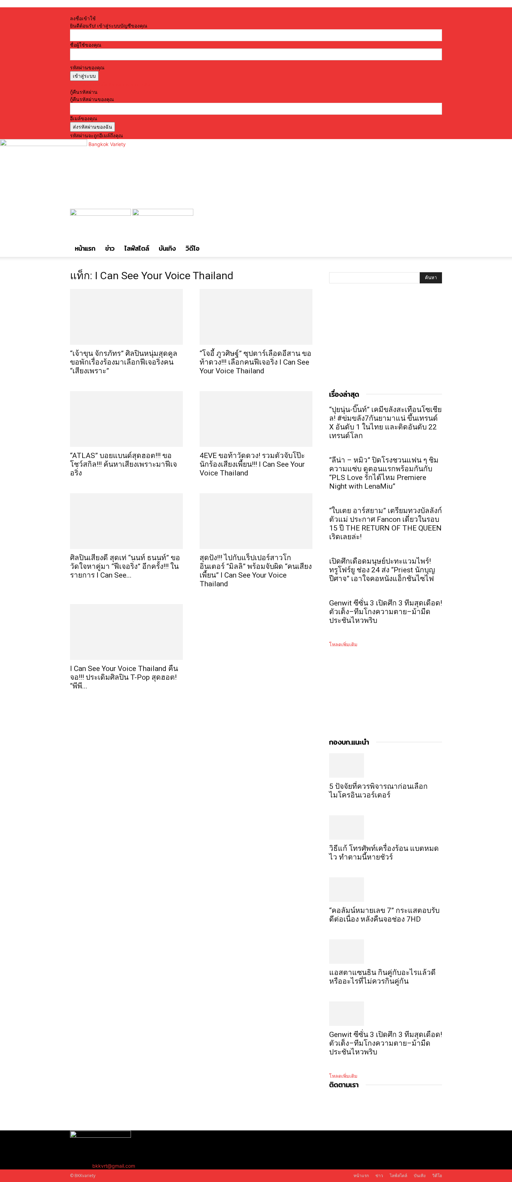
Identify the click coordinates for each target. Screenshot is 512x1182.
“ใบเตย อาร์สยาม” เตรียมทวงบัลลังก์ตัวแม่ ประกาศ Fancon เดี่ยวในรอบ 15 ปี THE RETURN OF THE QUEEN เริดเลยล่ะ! (385, 523)
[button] (433, 217)
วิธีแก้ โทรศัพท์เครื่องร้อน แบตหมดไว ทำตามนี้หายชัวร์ (384, 852)
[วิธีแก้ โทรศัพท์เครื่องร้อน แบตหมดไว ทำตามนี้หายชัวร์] (385, 827)
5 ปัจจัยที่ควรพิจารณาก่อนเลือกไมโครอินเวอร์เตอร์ (378, 790)
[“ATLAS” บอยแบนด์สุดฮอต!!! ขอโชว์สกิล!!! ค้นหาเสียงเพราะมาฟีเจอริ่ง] (126, 419)
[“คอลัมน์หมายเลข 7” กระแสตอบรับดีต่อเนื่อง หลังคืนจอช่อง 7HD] (385, 889)
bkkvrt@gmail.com (113, 1166)
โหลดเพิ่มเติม (343, 644)
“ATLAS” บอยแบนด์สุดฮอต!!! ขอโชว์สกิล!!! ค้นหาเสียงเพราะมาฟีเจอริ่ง (123, 464)
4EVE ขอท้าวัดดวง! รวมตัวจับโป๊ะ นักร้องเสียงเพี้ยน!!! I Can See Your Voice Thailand (252, 464)
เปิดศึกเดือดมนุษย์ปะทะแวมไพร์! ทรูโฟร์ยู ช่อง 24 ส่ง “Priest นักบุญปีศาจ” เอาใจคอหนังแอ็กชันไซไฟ (382, 570)
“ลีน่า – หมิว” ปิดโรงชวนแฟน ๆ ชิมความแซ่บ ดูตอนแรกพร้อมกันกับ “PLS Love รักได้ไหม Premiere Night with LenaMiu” (384, 473)
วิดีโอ (193, 248)
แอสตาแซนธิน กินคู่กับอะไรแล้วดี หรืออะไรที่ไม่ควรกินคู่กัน (382, 976)
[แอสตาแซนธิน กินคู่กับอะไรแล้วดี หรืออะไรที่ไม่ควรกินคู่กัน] (385, 951)
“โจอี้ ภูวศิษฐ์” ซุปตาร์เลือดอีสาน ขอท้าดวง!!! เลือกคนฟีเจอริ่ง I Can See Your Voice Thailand (255, 362)
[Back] (169, 11)
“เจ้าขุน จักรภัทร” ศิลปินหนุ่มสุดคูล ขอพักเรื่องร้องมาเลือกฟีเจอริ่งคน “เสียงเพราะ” (123, 362)
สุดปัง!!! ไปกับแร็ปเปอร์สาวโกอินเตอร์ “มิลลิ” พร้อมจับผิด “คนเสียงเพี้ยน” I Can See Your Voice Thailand (256, 571)
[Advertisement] (381, 343)
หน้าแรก (85, 248)
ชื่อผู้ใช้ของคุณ (85, 44)
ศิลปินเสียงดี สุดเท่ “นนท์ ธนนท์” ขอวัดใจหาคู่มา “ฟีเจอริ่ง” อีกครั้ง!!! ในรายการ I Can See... (125, 566)
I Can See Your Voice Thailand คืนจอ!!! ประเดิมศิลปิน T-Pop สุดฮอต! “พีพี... (124, 677)
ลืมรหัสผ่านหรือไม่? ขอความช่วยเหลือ (110, 84)
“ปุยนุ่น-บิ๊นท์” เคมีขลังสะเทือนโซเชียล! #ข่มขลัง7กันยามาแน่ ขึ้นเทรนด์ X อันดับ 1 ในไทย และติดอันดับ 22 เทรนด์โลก (385, 422)
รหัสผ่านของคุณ (87, 67)
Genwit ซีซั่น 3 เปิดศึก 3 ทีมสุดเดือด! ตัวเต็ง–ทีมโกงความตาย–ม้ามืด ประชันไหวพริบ (385, 612)
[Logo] (101, 214)
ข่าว (110, 248)
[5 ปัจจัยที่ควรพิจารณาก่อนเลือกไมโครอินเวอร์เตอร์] (385, 765)
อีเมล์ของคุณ (83, 118)
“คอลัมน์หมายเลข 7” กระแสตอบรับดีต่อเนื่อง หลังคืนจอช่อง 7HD (384, 914)
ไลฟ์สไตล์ (136, 248)
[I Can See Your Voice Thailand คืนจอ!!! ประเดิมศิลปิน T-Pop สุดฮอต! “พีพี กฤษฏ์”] (126, 632)
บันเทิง (167, 248)
